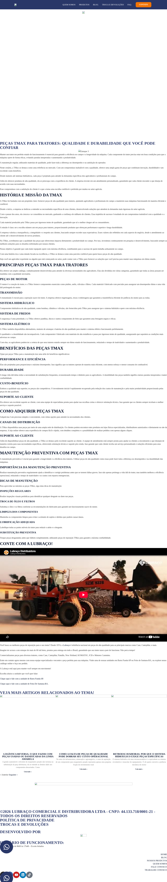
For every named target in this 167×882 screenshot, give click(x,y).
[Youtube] (16, 875)
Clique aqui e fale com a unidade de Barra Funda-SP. (22, 679)
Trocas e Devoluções (24, 824)
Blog (95, 5)
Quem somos (68, 5)
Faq (129, 5)
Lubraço (66, 645)
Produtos (84, 5)
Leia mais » (28, 772)
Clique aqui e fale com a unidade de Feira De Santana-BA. (24, 684)
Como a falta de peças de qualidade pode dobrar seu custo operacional (83, 755)
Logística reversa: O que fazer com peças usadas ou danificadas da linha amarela (27, 756)
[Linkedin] (23, 875)
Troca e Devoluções (113, 5)
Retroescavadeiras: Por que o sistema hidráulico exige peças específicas (139, 755)
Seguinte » (13, 775)
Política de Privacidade (27, 820)
